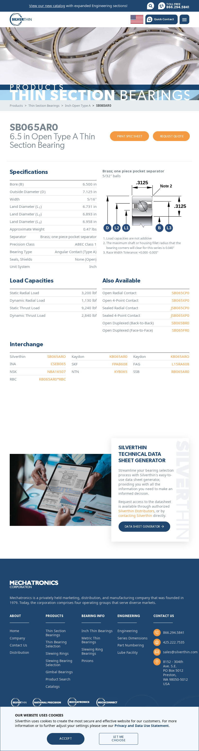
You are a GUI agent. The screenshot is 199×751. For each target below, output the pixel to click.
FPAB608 (119, 364)
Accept (65, 738)
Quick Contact (164, 19)
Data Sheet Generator (142, 526)
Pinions (87, 660)
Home (14, 630)
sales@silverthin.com (180, 652)
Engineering (127, 630)
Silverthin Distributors (136, 511)
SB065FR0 (180, 330)
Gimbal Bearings (59, 672)
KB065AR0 (118, 356)
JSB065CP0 (180, 307)
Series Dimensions (132, 638)
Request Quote (171, 136)
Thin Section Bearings (43, 105)
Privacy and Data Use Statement (142, 725)
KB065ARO (180, 356)
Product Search (58, 679)
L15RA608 (180, 364)
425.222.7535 (173, 642)
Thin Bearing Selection (56, 644)
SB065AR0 (103, 105)
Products (16, 105)
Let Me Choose (118, 738)
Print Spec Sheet (130, 136)
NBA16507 (56, 371)
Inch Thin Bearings (97, 630)
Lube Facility (127, 652)
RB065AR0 (180, 371)
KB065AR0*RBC (52, 379)
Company (17, 638)
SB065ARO (56, 356)
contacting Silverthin (135, 515)
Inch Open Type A (78, 105)
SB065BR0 (180, 322)
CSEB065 (58, 363)
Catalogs (53, 686)
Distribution (19, 652)
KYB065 (120, 371)
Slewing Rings (57, 653)
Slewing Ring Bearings (92, 651)
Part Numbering (130, 645)
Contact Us (18, 645)
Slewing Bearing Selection (59, 662)
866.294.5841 (173, 632)
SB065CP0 (180, 292)
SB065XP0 (180, 300)
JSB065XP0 (180, 315)
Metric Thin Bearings (91, 640)
